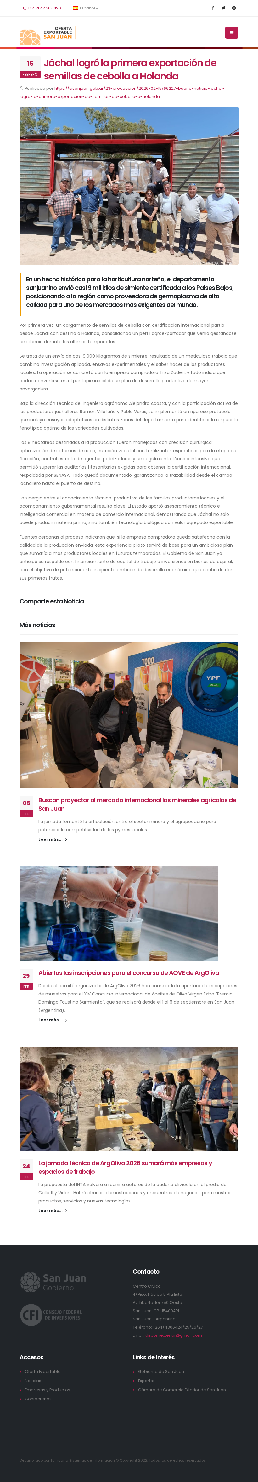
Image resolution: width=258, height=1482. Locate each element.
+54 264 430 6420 (44, 8)
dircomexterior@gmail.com (173, 1335)
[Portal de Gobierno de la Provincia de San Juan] (54, 1281)
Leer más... (51, 839)
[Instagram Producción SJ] (233, 8)
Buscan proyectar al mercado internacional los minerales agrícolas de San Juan (137, 804)
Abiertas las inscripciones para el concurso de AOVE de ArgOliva (128, 972)
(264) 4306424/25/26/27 (178, 1327)
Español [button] (87, 8)
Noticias (33, 1380)
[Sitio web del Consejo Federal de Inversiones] (51, 1314)
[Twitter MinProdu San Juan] (223, 8)
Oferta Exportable (43, 1371)
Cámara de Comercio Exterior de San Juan (182, 1390)
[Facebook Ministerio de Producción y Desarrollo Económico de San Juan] (213, 8)
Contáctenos (38, 1399)
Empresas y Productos (47, 1390)
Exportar (146, 1380)
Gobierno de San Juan (161, 1371)
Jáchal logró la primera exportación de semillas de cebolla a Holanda (130, 69)
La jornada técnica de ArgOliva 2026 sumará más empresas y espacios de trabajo (125, 1167)
